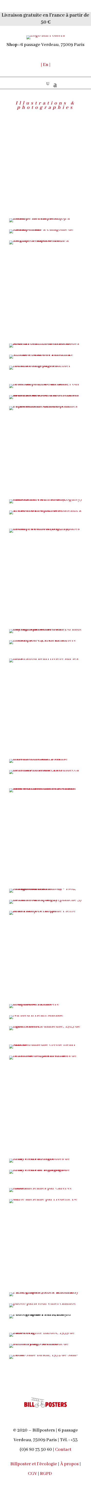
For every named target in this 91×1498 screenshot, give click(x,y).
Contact (63, 1449)
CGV (32, 1474)
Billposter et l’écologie (34, 1464)
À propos (69, 1464)
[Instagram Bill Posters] (60, 1474)
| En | (45, 65)
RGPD (46, 1474)
